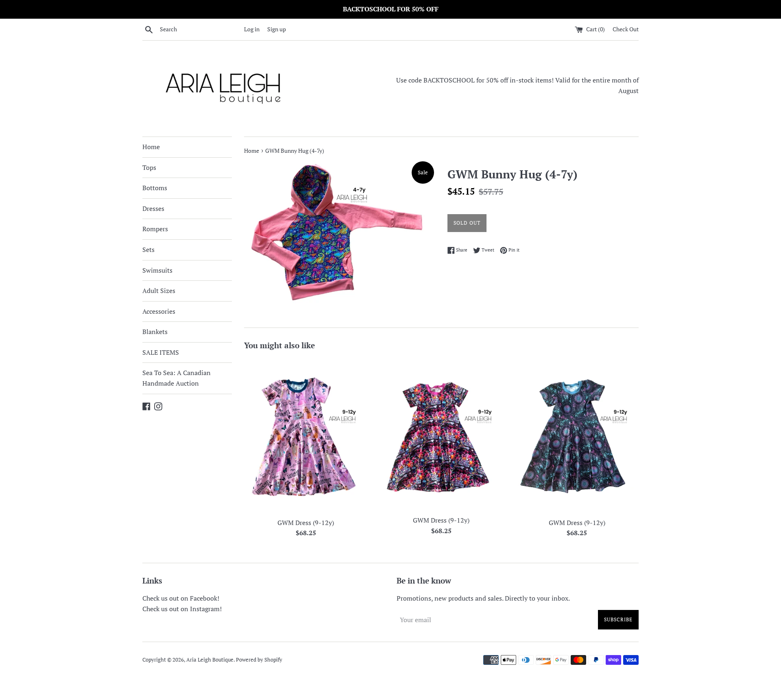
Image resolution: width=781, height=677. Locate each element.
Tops (149, 167)
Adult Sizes (158, 290)
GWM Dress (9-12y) (305, 522)
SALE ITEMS (160, 352)
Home (151, 146)
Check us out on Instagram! (182, 608)
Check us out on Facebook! (180, 598)
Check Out (626, 29)
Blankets (155, 331)
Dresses (153, 208)
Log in (252, 29)
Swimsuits (157, 270)
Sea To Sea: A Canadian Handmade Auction (176, 378)
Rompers (155, 228)
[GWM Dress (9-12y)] (305, 435)
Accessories (158, 311)
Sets (148, 249)
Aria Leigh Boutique (209, 659)
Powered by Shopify (259, 659)
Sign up (276, 29)
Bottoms (154, 187)
